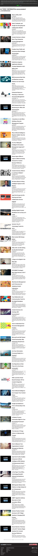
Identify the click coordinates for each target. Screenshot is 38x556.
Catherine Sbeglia (15, 409)
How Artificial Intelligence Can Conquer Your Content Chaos (18, 393)
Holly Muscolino (15, 449)
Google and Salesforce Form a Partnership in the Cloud (18, 406)
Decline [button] (21, 5)
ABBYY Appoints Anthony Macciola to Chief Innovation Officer (18, 500)
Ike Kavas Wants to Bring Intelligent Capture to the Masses (18, 183)
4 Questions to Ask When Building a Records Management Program (18, 121)
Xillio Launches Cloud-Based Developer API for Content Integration (18, 380)
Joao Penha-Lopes (15, 98)
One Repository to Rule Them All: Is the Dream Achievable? (17, 366)
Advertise (2, 549)
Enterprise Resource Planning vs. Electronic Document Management (18, 94)
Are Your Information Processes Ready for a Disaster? (17, 353)
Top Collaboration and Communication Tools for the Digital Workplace (18, 299)
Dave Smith (14, 29)
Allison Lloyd (14, 187)
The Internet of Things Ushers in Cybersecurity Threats (18, 433)
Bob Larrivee (14, 148)
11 (17, 539)
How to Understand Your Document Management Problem (18, 326)
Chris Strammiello (15, 136)
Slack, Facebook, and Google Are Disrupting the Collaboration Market (18, 25)
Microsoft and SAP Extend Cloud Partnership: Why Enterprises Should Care (18, 339)
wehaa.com (36, 552)
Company (2, 547)
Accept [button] (18, 5)
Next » (22, 539)
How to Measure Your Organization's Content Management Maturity (17, 446)
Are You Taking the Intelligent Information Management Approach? (18, 145)
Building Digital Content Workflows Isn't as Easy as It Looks (19, 212)
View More (23, 21)
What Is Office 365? (17, 14)
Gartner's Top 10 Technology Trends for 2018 (17, 226)
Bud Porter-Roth (15, 329)
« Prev (4, 539)
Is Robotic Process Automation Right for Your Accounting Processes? (18, 419)
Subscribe (7, 549)
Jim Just (14, 436)
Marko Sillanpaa (15, 289)
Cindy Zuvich (14, 124)
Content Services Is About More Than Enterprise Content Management (18, 39)
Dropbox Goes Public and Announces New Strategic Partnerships (18, 51)
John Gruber (14, 16)
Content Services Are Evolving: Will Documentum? (17, 312)
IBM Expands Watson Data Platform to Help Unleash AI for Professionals (19, 487)
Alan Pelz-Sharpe (15, 174)
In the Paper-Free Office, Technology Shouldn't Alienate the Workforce (18, 474)
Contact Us (2, 554)
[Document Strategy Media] (6, 544)
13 (20, 539)
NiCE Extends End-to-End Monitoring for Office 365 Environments (18, 107)
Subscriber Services (10, 547)
